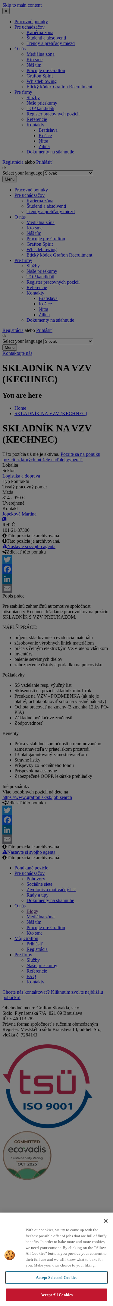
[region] (56, 1259)
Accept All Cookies (56, 1294)
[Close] (105, 1221)
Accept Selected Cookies (56, 1277)
